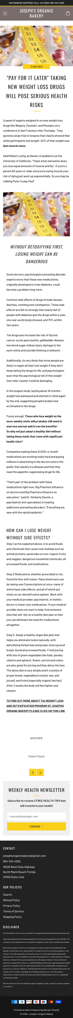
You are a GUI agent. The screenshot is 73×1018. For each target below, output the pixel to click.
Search (7, 894)
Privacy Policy (11, 905)
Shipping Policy (12, 916)
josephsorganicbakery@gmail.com (24, 855)
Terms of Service (13, 911)
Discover (36, 738)
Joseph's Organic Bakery (36, 13)
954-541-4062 (12, 861)
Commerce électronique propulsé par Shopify (36, 1009)
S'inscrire (35, 826)
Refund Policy (11, 900)
